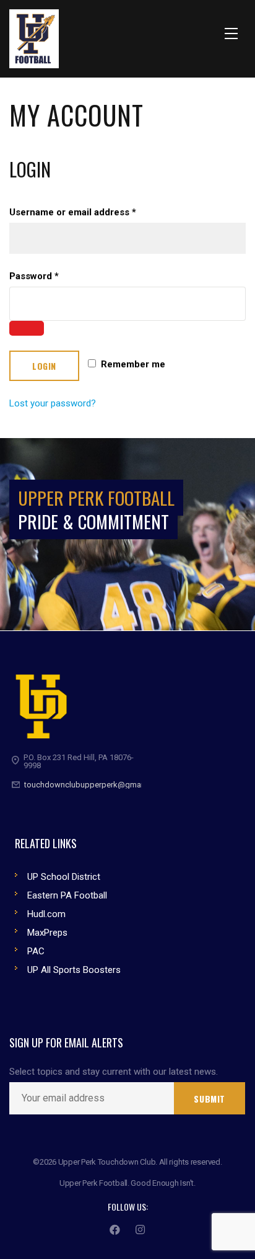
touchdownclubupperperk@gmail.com (93, 784)
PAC (36, 951)
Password (34, 276)
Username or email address (72, 212)
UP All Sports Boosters (74, 969)
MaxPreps (47, 932)
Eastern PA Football (67, 895)
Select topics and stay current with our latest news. (113, 1072)
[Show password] (26, 328)
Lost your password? (52, 403)
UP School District (63, 876)
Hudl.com (46, 914)
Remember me (131, 364)
